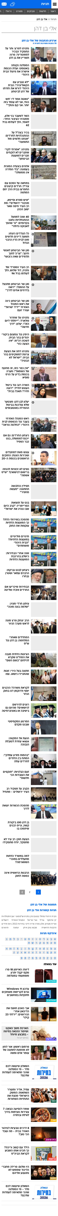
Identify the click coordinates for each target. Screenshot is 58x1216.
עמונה (16, 927)
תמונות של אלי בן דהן (43, 904)
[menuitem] (42, 11)
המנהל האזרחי (18, 920)
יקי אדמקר (51, 920)
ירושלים (5, 920)
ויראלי (9, 11)
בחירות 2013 (18, 923)
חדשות (42, 11)
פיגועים (5, 927)
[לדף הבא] (22, 892)
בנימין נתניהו (29, 916)
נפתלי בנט (40, 916)
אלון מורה (39, 923)
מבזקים (31, 11)
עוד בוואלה (50, 964)
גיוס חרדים (7, 923)
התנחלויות (6, 916)
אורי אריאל (32, 920)
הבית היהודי (50, 916)
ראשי (53, 11)
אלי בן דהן (42, 19)
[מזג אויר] (12, 4)
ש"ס (21, 916)
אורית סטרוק (50, 923)
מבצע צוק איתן (30, 927)
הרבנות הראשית (49, 927)
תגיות (45, 4)
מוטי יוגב (15, 916)
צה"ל (42, 920)
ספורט (19, 11)
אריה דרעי (29, 923)
